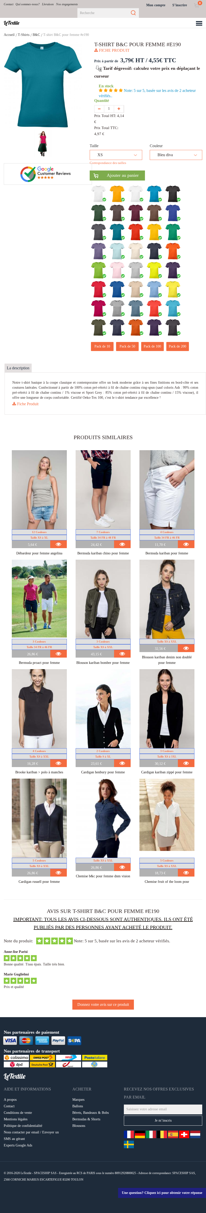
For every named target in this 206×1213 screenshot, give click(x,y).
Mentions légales (15, 1119)
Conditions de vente (18, 1113)
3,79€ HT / (133, 60)
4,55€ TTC (162, 60)
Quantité (102, 101)
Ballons (77, 1106)
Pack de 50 (127, 346)
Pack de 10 (102, 346)
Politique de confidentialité (23, 1126)
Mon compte (155, 5)
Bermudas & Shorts (86, 1119)
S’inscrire (179, 5)
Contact (8, 4)
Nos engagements (67, 4)
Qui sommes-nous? (28, 4)
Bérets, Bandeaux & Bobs (90, 1113)
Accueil (9, 35)
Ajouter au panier (118, 175)
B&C (36, 35)
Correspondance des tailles (108, 162)
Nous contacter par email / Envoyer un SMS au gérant (31, 1135)
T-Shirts (23, 35)
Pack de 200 (177, 346)
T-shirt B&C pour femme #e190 (66, 35)
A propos (10, 1100)
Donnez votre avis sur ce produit (103, 1004)
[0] (196, 5)
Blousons (78, 1126)
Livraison (48, 4)
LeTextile (11, 22)
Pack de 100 (152, 346)
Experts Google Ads (18, 1145)
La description (18, 368)
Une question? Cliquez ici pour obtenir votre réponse (162, 1193)
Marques (78, 1100)
